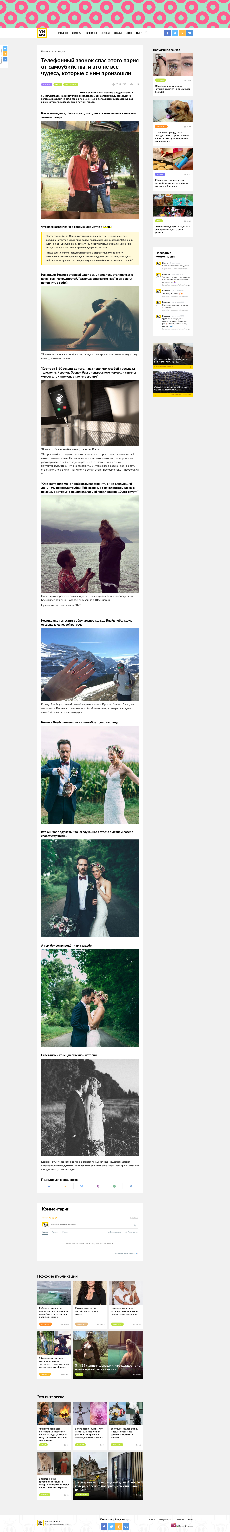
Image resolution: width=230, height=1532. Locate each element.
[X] (5, 48)
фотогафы (117, 1444)
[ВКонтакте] (5, 59)
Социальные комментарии (125, 1253)
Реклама (151, 1520)
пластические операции (118, 1324)
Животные (91, 33)
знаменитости (82, 1324)
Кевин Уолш (97, 99)
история (44, 1495)
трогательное (71, 84)
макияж (160, 80)
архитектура (82, 1495)
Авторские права (166, 1520)
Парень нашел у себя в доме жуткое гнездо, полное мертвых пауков (188, 268)
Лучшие (55, 1232)
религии (80, 1444)
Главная (45, 51)
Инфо (129, 33)
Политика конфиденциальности (57, 1524)
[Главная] (42, 33)
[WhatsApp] (114, 1186)
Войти (190, 1520)
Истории (76, 33)
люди (57, 84)
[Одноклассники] (5, 53)
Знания (106, 33)
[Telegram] (130, 1186)
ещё (171, 326)
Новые (45, 1232)
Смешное (63, 33)
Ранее (64, 1232)
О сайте (180, 1520)
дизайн (160, 174)
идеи (159, 221)
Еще (138, 33)
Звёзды (118, 33)
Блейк (107, 226)
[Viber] (98, 1186)
